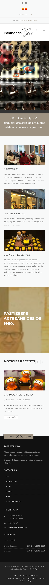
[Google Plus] (25, 436)
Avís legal (17, 575)
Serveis (8, 486)
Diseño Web (34, 569)
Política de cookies (13, 578)
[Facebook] (22, 3)
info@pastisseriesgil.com (17, 527)
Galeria (8, 491)
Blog (8, 496)
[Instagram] (26, 3)
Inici (7, 477)
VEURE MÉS (11, 417)
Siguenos (10, 436)
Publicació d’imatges (13, 501)
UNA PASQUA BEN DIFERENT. (19, 395)
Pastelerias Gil (11, 481)
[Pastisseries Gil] (20, 32)
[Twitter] (17, 436)
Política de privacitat (30, 575)
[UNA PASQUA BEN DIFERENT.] (24, 380)
